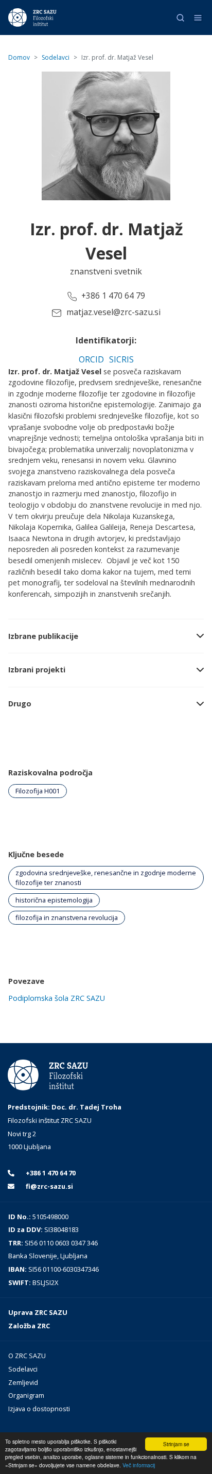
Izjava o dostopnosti (39, 1408)
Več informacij (138, 1465)
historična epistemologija (54, 900)
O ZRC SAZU (27, 1355)
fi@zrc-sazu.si (48, 1186)
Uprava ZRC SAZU (37, 1312)
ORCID (91, 359)
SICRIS (121, 359)
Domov (19, 57)
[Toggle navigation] (198, 18)
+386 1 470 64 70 (50, 1172)
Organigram (26, 1395)
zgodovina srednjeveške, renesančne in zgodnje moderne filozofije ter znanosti (105, 877)
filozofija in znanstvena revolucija (66, 917)
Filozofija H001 (37, 790)
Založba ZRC (29, 1325)
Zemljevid (23, 1382)
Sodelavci (55, 57)
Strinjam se (176, 1444)
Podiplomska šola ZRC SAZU (56, 998)
